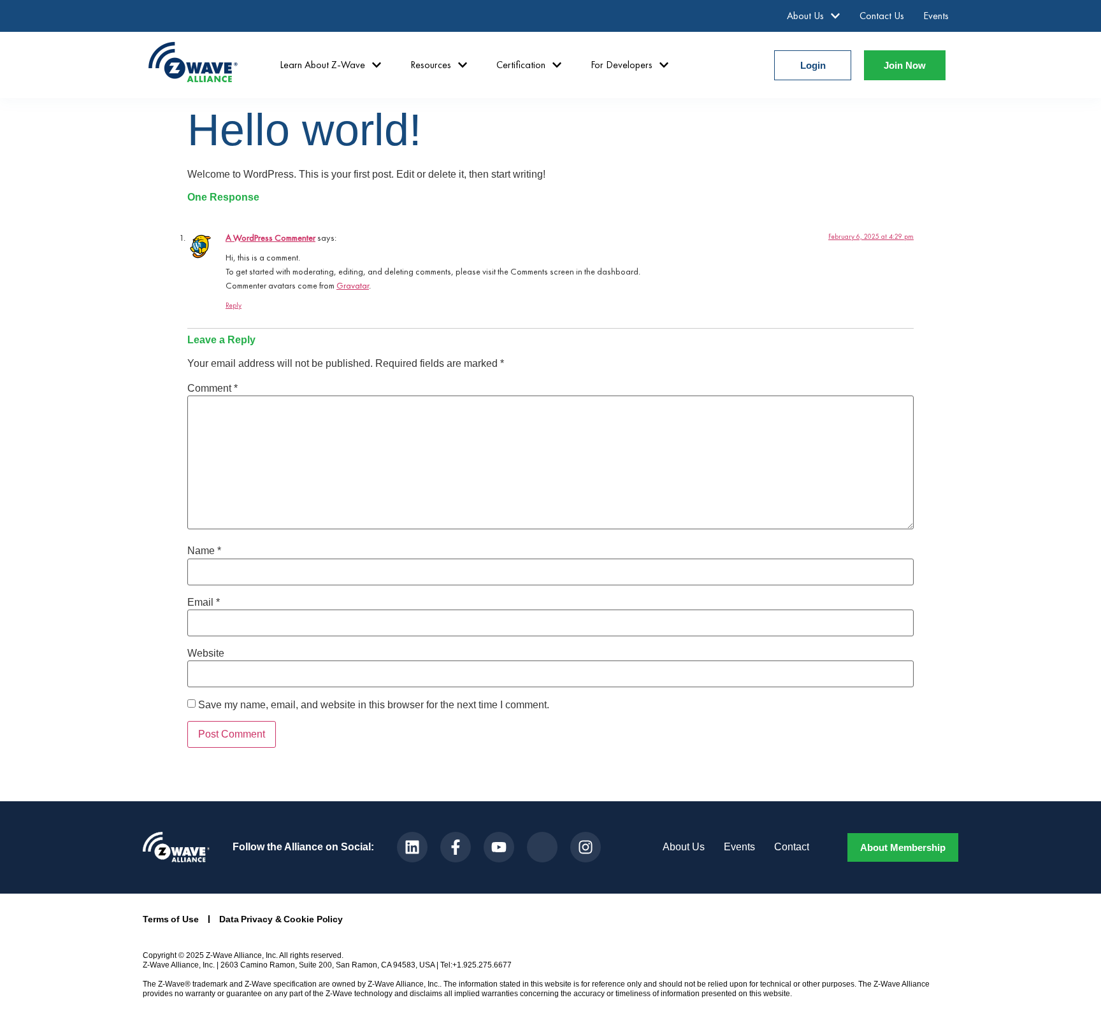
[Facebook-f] (455, 847)
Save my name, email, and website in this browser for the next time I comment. (373, 705)
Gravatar (352, 285)
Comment (212, 388)
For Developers (621, 64)
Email (203, 602)
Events (936, 15)
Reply (233, 305)
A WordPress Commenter (270, 237)
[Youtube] (499, 847)
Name (204, 551)
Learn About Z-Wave (322, 64)
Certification (520, 64)
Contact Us (882, 15)
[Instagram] (585, 847)
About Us (805, 15)
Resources (430, 64)
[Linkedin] (412, 847)
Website (205, 653)
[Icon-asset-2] (542, 847)
